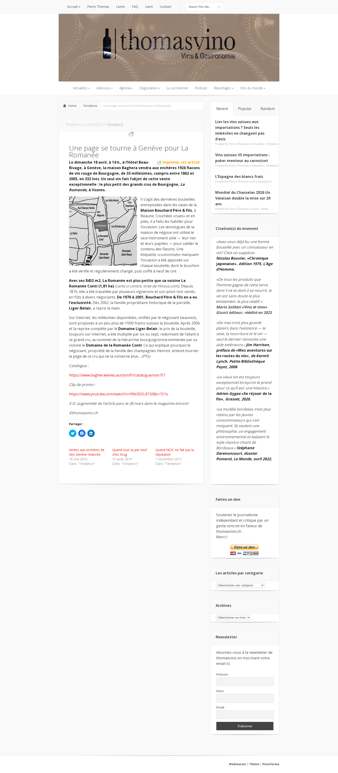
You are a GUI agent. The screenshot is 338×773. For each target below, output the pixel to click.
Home (72, 106)
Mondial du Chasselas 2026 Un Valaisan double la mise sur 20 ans (242, 198)
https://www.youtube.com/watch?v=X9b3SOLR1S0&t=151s (118, 394)
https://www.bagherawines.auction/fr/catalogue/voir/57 (117, 375)
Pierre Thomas (238, 144)
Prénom (222, 674)
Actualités (258, 144)
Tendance (90, 106)
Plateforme (270, 764)
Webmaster (237, 764)
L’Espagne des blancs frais (239, 176)
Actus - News (260, 209)
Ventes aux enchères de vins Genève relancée (86, 452)
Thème (254, 764)
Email (220, 707)
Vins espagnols (261, 181)
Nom (220, 691)
